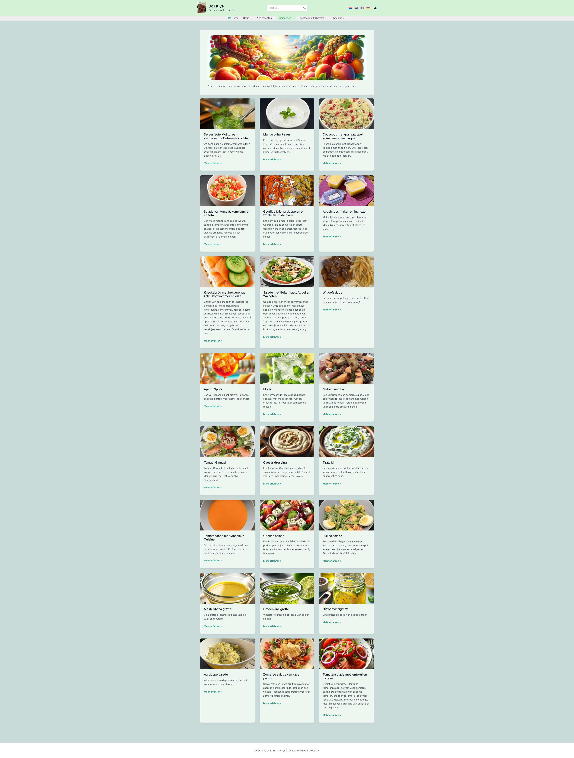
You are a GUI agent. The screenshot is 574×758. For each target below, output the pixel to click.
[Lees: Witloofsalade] (346, 271)
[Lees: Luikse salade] (346, 514)
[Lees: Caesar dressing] (287, 441)
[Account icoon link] (375, 8)
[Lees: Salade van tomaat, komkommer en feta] (227, 190)
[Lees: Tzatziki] (346, 441)
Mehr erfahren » (213, 163)
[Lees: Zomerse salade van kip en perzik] (287, 653)
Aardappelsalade (216, 674)
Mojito (267, 389)
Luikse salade (332, 536)
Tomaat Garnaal (215, 462)
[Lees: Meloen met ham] (346, 368)
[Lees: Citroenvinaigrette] (346, 588)
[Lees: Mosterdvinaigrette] (227, 588)
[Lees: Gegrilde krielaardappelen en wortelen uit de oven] (287, 190)
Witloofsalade (332, 292)
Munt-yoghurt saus (277, 134)
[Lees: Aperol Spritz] (227, 368)
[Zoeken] (305, 8)
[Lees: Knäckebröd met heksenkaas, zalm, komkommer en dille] (227, 271)
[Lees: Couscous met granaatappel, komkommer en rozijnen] (346, 113)
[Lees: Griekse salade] (287, 514)
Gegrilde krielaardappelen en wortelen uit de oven (283, 213)
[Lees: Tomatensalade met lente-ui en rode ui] (346, 653)
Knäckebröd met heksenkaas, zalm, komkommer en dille (225, 294)
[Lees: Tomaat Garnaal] (227, 441)
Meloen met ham (334, 389)
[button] (250, 18)
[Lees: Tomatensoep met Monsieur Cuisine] (227, 514)
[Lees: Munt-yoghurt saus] (287, 113)
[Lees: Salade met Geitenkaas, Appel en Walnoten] (287, 271)
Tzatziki (328, 462)
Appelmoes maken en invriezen (345, 211)
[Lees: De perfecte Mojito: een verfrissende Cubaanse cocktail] (227, 113)
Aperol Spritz (213, 389)
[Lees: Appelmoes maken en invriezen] (346, 190)
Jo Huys (216, 6)
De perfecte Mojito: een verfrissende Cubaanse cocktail (226, 136)
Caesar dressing (275, 462)
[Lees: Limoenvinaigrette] (287, 588)
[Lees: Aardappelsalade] (227, 653)
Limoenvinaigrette (276, 609)
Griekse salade (273, 536)
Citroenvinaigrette (336, 609)
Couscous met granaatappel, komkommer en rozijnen (343, 136)
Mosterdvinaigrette (217, 609)
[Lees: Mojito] (287, 368)
